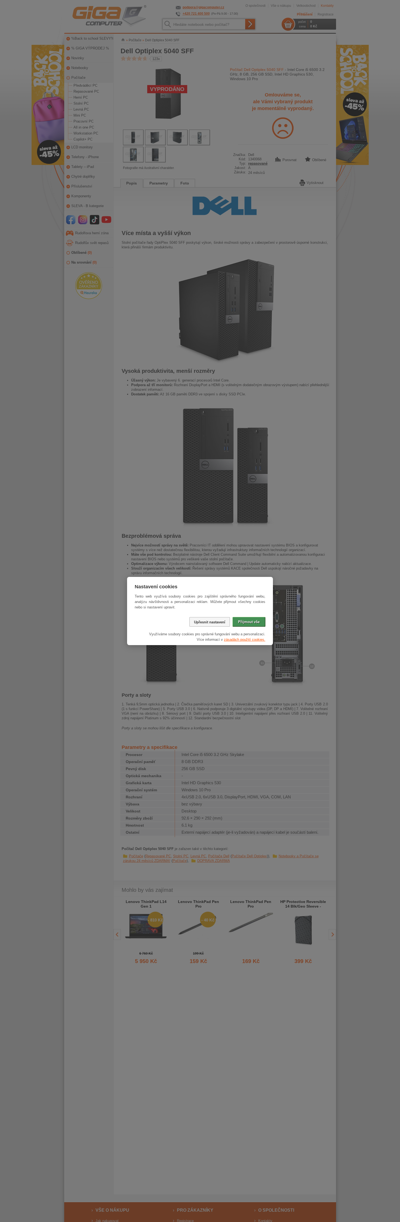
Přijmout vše (249, 622)
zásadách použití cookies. (244, 639)
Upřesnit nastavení (209, 622)
